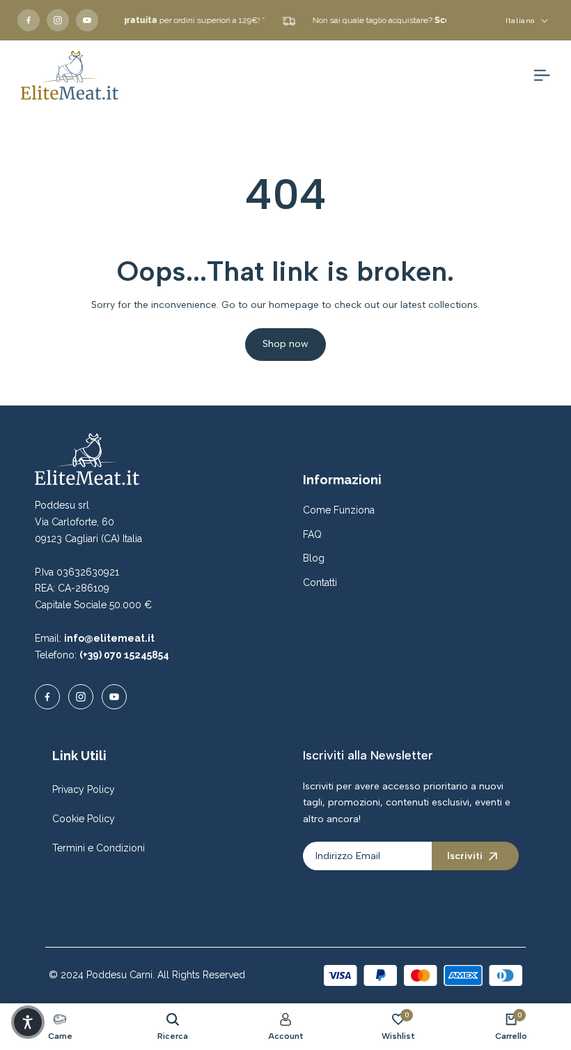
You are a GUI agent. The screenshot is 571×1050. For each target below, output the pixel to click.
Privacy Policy (83, 789)
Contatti (320, 582)
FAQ (312, 534)
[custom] (28, 20)
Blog (313, 558)
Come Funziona (339, 510)
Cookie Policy (83, 818)
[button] (28, 1022)
